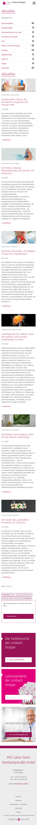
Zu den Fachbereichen (16, 660)
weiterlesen (6, 140)
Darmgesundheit (7, 23)
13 (22, 598)
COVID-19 (5, 59)
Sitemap (18, 812)
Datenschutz (18, 800)
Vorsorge (5, 50)
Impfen (4, 64)
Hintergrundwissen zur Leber (12, 32)
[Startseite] (14, 3)
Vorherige (5, 595)
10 (10, 598)
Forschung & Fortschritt (10, 37)
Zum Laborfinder (14, 697)
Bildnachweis (18, 808)
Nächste (28, 598)
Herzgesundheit (7, 28)
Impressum (18, 796)
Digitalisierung (6, 55)
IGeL (3, 41)
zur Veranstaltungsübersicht (18, 735)
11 (14, 598)
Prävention (5, 68)
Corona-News (12, 616)
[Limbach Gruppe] (18, 819)
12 (18, 598)
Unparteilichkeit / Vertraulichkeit (18, 804)
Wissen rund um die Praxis (11, 46)
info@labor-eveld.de (21, 784)
